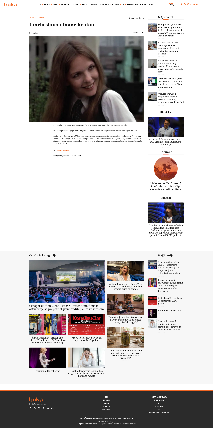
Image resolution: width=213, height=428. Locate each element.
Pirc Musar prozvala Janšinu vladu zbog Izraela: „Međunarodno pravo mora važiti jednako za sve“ (170, 66)
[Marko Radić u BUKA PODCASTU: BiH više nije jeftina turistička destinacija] (166, 127)
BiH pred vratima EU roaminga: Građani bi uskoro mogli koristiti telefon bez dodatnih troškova (168, 48)
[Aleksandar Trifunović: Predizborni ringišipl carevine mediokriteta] (166, 168)
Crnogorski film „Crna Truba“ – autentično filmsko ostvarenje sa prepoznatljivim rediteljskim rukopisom (66, 307)
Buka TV (165, 112)
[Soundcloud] (194, 4)
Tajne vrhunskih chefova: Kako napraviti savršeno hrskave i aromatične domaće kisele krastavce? (125, 354)
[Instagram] (185, 4)
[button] (207, 4)
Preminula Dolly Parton (48, 370)
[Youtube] (197, 4)
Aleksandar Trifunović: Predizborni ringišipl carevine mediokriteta (166, 186)
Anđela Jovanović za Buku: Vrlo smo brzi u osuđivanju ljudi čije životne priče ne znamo (125, 286)
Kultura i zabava (37, 17)
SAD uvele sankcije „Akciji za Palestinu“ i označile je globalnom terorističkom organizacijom (170, 82)
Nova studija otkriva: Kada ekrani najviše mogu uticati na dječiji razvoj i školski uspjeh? (125, 320)
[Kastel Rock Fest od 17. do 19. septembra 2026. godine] (86, 324)
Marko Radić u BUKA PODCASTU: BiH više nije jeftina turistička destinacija (165, 142)
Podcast (166, 197)
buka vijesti (34, 33)
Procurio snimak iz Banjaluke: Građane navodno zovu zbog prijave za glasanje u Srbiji (171, 97)
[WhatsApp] (47, 142)
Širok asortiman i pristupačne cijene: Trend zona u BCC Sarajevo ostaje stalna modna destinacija (48, 340)
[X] (47, 131)
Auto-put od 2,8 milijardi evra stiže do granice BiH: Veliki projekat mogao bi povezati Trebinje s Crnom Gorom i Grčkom (171, 30)
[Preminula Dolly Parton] (47, 358)
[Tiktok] (191, 4)
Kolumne (166, 152)
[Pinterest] (47, 136)
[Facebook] (181, 4)
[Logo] (10, 4)
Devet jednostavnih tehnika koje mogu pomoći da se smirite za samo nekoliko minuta (86, 373)
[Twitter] (188, 4)
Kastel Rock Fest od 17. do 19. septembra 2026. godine (87, 339)
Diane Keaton (63, 150)
